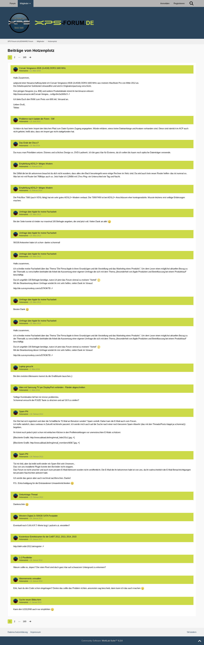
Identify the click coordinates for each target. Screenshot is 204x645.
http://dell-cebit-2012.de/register (27, 546)
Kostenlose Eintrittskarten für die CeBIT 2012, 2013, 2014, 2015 (47, 536)
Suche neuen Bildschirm (30, 599)
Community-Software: (102, 640)
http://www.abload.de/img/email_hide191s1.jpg (51, 437)
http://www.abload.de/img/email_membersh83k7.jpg (53, 443)
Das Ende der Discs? (29, 143)
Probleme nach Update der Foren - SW (36, 119)
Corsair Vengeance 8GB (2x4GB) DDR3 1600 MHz (42, 68)
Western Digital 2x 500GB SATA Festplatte (38, 516)
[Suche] (191, 3)
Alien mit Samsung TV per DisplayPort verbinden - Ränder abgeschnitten (52, 387)
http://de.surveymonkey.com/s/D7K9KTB (32, 288)
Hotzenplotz (23, 71)
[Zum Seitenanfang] (200, 641)
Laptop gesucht (26, 366)
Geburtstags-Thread (28, 494)
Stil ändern (191, 632)
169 (24, 57)
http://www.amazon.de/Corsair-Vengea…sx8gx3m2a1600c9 (40, 94)
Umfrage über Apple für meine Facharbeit (37, 212)
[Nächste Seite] (30, 57)
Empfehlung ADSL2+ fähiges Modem (36, 163)
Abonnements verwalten (30, 578)
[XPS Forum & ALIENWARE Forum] (102, 23)
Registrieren (179, 3)
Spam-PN (23, 411)
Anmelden (164, 3)
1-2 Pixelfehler (25, 557)
